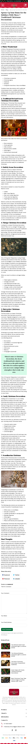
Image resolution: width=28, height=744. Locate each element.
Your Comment (5, 593)
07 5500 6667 (8, 723)
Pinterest (7, 579)
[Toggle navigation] (2, 5)
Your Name (4, 616)
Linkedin (17, 579)
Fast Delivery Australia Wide (14, 1)
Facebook (7, 575)
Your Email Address (6, 622)
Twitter (17, 575)
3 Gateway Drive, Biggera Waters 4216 (14, 726)
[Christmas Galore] (14, 5)
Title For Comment (6, 586)
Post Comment (7, 629)
